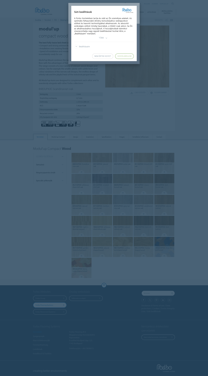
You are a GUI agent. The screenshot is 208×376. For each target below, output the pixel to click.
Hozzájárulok (124, 56)
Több (101, 38)
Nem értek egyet (102, 56)
